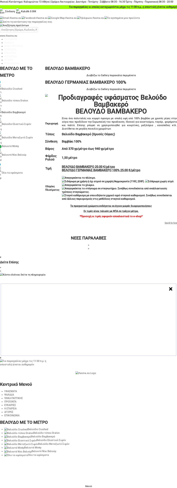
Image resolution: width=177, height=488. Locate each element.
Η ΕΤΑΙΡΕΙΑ (10, 56)
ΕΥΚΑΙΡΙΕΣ (10, 53)
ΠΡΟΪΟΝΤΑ (10, 49)
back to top (171, 222)
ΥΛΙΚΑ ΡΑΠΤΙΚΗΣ (13, 46)
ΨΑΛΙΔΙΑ (9, 42)
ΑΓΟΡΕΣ (8, 60)
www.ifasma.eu (8, 35)
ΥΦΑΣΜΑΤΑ (10, 39)
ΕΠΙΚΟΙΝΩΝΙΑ (12, 63)
